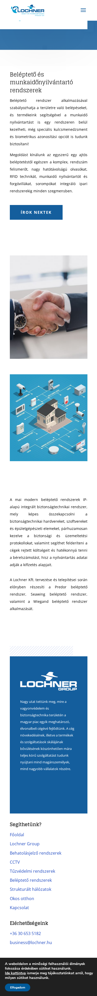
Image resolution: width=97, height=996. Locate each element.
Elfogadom (17, 987)
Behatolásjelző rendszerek (35, 853)
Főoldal (17, 835)
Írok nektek (36, 212)
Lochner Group (25, 844)
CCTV (15, 862)
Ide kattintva (15, 973)
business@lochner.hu (31, 942)
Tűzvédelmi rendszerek (32, 871)
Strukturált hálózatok (30, 889)
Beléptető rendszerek (31, 880)
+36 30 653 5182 (25, 933)
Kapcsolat (19, 907)
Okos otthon (22, 898)
